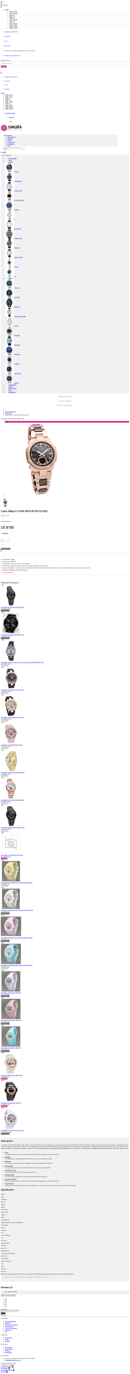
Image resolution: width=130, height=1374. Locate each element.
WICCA (16, 267)
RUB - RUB (13, 24)
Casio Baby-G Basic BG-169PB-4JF (11, 1020)
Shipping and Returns (11, 32)
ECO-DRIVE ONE (19, 200)
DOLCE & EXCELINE (20, 316)
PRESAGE (17, 345)
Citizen (10, 162)
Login (10, 121)
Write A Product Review (8, 1295)
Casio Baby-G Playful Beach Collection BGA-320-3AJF (16, 965)
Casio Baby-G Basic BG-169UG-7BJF (11, 1075)
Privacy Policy (9, 1326)
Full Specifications (7, 572)
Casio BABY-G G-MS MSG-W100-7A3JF (12, 1130)
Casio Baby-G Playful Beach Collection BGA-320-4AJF (16, 938)
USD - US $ (13, 28)
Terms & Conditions (11, 1328)
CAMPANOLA (18, 181)
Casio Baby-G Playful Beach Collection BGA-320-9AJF (16, 882)
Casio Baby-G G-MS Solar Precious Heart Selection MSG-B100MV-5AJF (22, 662)
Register (11, 117)
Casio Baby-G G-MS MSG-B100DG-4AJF (12, 800)
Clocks (9, 140)
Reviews (7, 46)
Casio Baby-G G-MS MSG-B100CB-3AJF (12, 607)
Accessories (11, 142)
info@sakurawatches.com (13, 55)
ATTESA (16, 172)
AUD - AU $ (13, 12)
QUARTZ (17, 364)
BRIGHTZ (17, 307)
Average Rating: (10, 1292)
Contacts (7, 36)
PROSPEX (17, 354)
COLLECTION (18, 191)
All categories (11, 137)
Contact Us (8, 1330)
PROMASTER (18, 238)
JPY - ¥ (12, 22)
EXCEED (16, 210)
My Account (8, 1347)
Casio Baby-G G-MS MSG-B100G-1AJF (12, 717)
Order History (9, 1349)
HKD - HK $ (13, 20)
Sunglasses (11, 144)
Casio (8, 413)
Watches (10, 139)
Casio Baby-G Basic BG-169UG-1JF (11, 1103)
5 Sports (16, 288)
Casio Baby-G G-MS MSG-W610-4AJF (12, 855)
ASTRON (17, 297)
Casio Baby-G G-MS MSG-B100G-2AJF (12, 690)
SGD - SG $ (13, 26)
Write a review (5, 515)
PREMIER (17, 335)
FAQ (6, 41)
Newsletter (8, 1352)
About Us (7, 1323)
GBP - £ (12, 18)
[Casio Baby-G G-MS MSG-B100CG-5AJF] (41, 495)
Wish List (7, 1351)
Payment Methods (10, 1321)
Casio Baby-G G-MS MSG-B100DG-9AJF (12, 772)
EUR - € (12, 16)
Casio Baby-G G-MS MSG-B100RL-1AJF (12, 635)
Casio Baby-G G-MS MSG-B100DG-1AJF (12, 827)
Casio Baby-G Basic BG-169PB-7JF (11, 993)
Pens (9, 145)
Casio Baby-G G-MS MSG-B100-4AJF (12, 745)
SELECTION (17, 373)
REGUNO (17, 248)
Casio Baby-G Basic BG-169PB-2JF (11, 1048)
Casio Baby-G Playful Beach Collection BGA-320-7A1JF (17, 910)
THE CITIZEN (18, 257)
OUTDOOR (17, 229)
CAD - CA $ (13, 14)
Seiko (10, 278)
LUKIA (16, 326)
